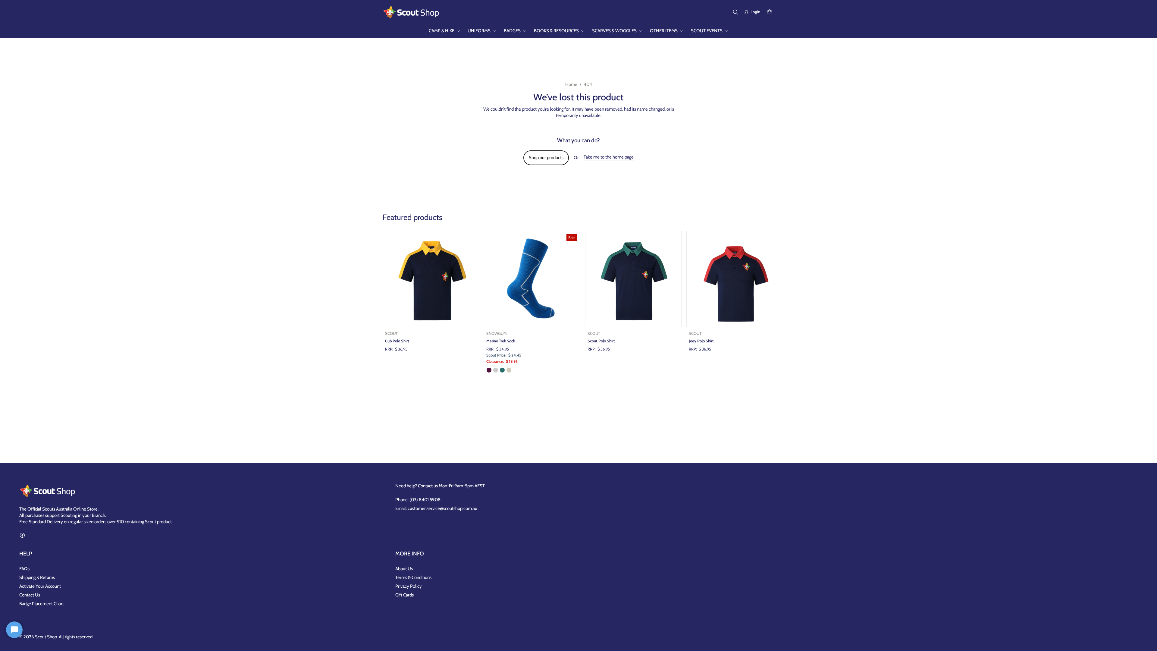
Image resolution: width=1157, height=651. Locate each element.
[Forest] (502, 370)
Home (571, 84)
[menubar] (578, 31)
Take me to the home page (609, 157)
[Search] (735, 12)
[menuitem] (444, 30)
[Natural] (509, 370)
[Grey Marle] (495, 370)
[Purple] (489, 370)
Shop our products (546, 157)
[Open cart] (769, 12)
